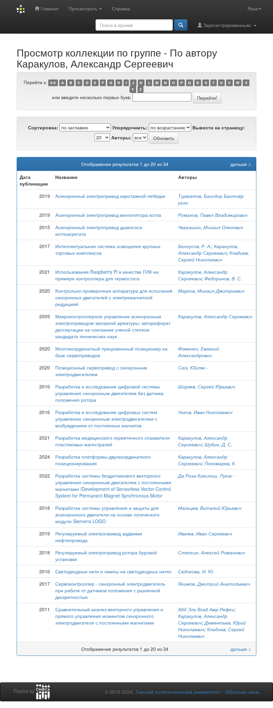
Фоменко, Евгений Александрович (198, 351)
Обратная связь (242, 691)
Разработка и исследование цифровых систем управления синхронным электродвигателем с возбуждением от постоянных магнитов (106, 419)
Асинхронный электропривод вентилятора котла (108, 215)
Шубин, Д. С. (218, 444)
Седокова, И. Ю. (196, 571)
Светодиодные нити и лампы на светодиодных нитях (113, 571)
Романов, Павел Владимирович (212, 215)
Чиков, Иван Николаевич (205, 412)
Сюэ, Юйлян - (193, 367)
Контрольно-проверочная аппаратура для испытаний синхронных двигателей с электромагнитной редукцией (113, 297)
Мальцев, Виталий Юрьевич (209, 507)
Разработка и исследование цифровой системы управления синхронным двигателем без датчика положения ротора (109, 393)
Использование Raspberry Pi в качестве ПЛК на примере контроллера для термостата (106, 275)
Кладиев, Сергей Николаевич (213, 256)
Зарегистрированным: (227, 25)
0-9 (53, 82)
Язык (252, 8)
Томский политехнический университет (178, 691)
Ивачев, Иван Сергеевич (205, 533)
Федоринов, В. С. (223, 278)
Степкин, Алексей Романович (211, 552)
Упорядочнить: (129, 127)
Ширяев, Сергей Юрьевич (206, 386)
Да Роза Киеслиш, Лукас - (207, 475)
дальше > (240, 164)
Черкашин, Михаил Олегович (210, 227)
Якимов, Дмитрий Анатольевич (214, 583)
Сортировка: (43, 127)
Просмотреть (84, 8)
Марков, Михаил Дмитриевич (211, 290)
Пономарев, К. (220, 463)
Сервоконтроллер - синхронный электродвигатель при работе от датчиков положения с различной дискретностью (110, 590)
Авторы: (121, 137)
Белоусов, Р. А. (194, 246)
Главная (49, 8)
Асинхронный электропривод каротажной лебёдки (110, 196)
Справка (121, 8)
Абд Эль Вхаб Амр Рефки (206, 609)
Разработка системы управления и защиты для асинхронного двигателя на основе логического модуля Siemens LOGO (107, 514)
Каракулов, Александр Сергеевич (208, 249)
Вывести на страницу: (218, 127)
